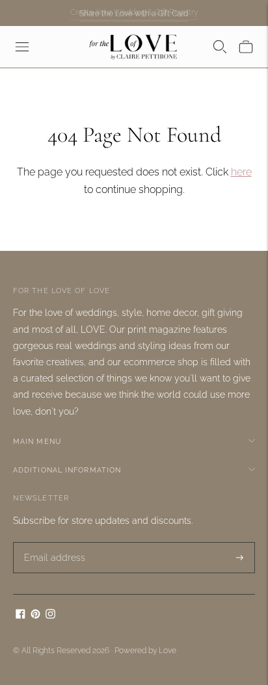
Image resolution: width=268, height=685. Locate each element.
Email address (50, 542)
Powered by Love (145, 650)
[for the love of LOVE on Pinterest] (35, 615)
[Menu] (22, 46)
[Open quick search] (220, 46)
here (241, 172)
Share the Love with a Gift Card (133, 13)
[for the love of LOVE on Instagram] (50, 615)
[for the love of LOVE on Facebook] (20, 615)
